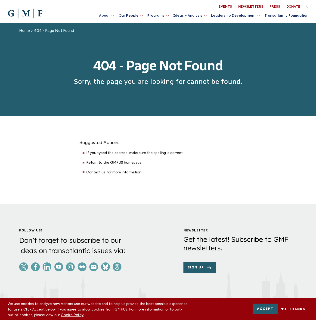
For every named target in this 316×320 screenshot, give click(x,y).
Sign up (196, 267)
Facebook (35, 266)
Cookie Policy (72, 315)
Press (275, 6)
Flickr (82, 266)
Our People (129, 15)
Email (93, 266)
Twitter (23, 266)
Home (24, 30)
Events (225, 6)
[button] (306, 6)
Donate (293, 6)
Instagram (70, 266)
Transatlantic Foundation (286, 15)
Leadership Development (233, 15)
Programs (155, 15)
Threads (117, 266)
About (104, 15)
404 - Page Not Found (54, 30)
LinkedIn (47, 266)
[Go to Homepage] (25, 13)
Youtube (58, 266)
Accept (265, 309)
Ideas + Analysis (187, 15)
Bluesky (105, 266)
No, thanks (293, 309)
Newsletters (250, 6)
